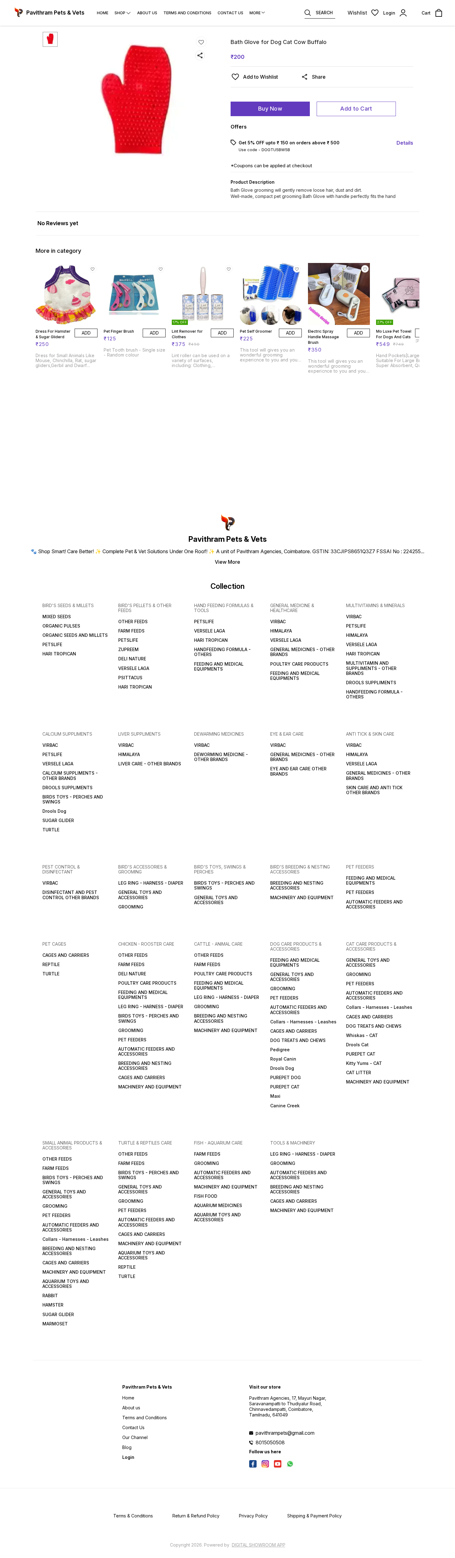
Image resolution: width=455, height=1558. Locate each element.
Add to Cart (356, 108)
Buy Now (270, 108)
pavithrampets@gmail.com (285, 1433)
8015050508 (270, 1442)
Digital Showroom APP (258, 1544)
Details (404, 143)
